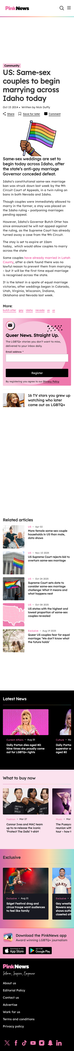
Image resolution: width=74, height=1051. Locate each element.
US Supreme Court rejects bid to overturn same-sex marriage (49, 558)
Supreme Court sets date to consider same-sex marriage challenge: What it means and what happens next (47, 588)
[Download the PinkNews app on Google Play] (40, 950)
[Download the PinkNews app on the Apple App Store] (14, 950)
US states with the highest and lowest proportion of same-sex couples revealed (48, 612)
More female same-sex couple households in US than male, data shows (47, 534)
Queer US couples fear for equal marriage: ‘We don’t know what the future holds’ (49, 638)
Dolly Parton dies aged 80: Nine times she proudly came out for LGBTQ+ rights (25, 748)
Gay (21, 310)
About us (9, 983)
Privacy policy (13, 1026)
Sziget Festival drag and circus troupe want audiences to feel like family (25, 907)
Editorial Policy (14, 990)
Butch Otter (9, 310)
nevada (40, 310)
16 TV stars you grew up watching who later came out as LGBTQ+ (49, 400)
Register (37, 373)
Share (10, 114)
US (48, 310)
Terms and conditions (18, 1019)
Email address (19, 351)
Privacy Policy (51, 381)
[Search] (62, 8)
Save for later (31, 114)
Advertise (10, 1005)
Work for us (11, 1012)
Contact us (11, 997)
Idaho (29, 310)
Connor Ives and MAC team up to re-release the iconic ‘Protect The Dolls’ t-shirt (24, 828)
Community (11, 65)
